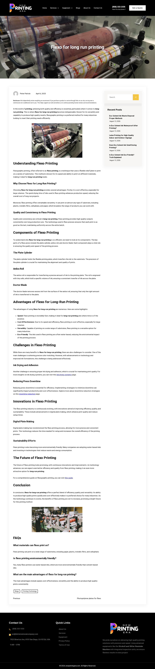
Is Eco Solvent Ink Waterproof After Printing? (123, 127)
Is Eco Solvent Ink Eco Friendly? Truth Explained (121, 156)
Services (62, 633)
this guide (69, 478)
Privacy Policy (64, 641)
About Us (62, 629)
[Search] (136, 97)
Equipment (63, 637)
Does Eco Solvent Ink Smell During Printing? (123, 146)
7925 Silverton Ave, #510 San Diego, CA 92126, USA (30, 639)
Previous (16, 598)
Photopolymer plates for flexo (89, 598)
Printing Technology (30, 591)
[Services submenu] (58, 8)
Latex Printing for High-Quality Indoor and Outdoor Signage (121, 136)
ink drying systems (64, 375)
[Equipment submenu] (72, 8)
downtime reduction (27, 394)
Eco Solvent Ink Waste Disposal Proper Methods (121, 117)
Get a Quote (137, 8)
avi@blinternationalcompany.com (25, 634)
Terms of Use (64, 645)
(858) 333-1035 (118, 7)
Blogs (17, 591)
